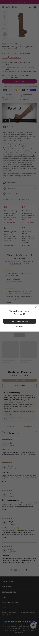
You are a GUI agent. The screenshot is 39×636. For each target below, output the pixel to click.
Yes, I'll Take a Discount (19, 321)
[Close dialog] (36, 306)
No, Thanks (19, 326)
